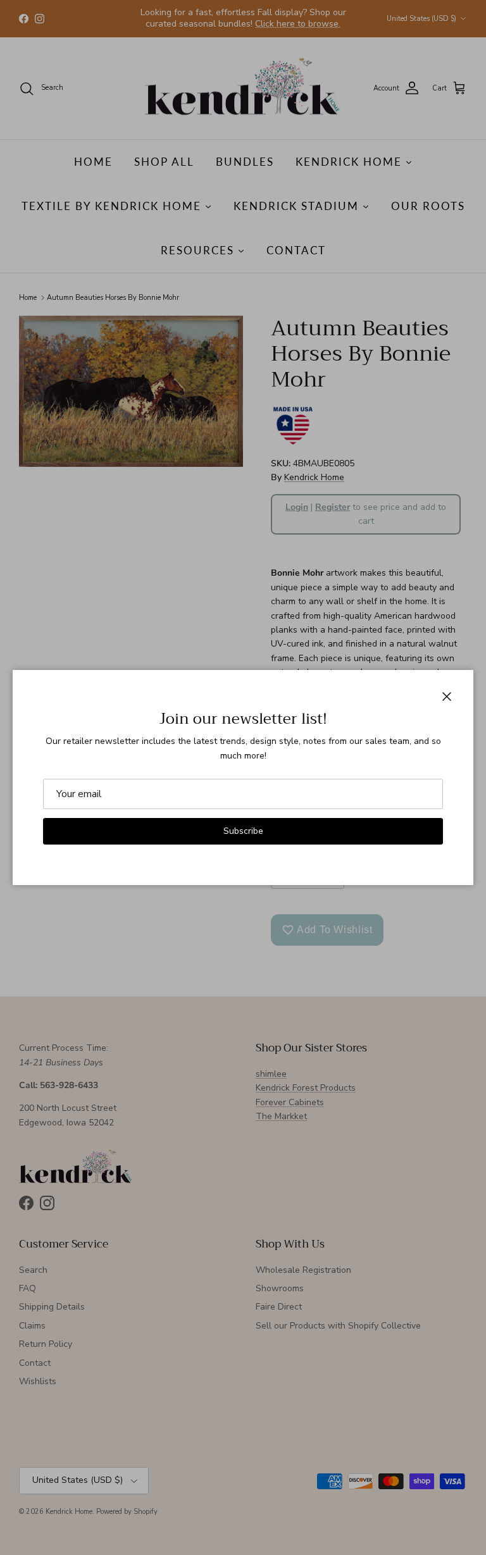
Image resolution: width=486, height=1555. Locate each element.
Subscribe (243, 831)
